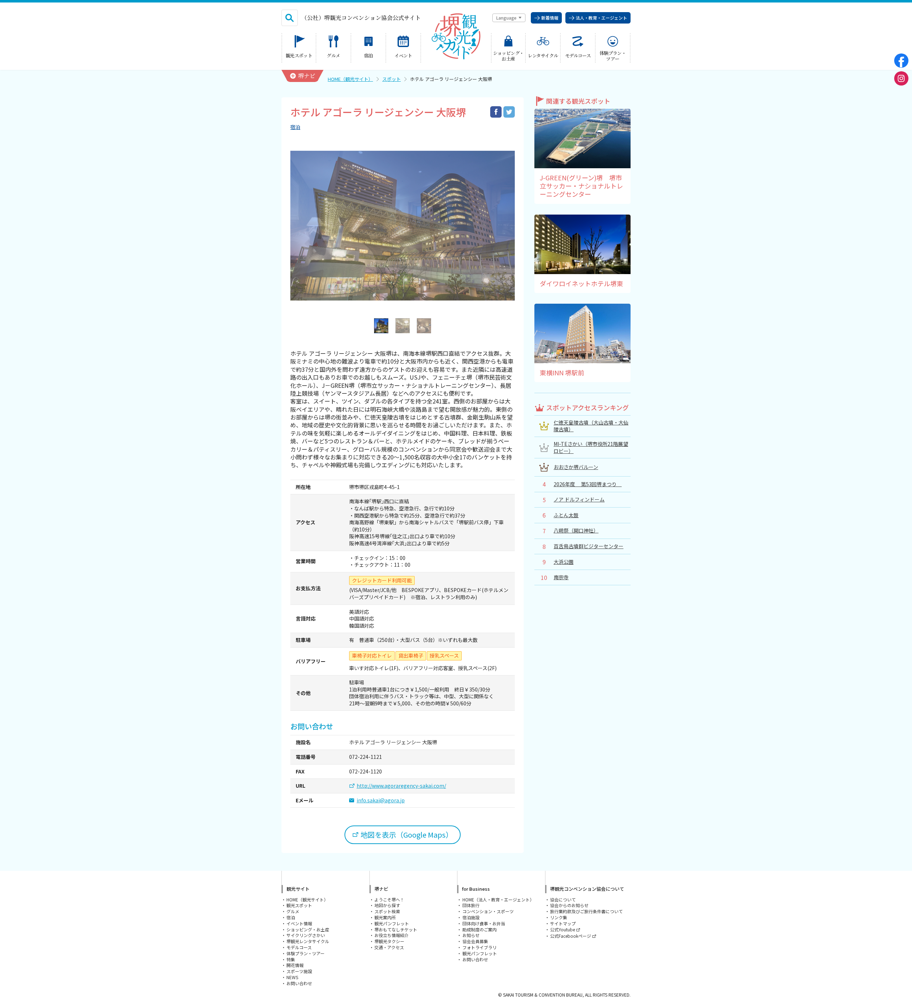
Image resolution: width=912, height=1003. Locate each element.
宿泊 (295, 127)
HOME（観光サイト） (350, 79)
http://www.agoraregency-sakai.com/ (401, 785)
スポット (391, 79)
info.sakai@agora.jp (381, 800)
